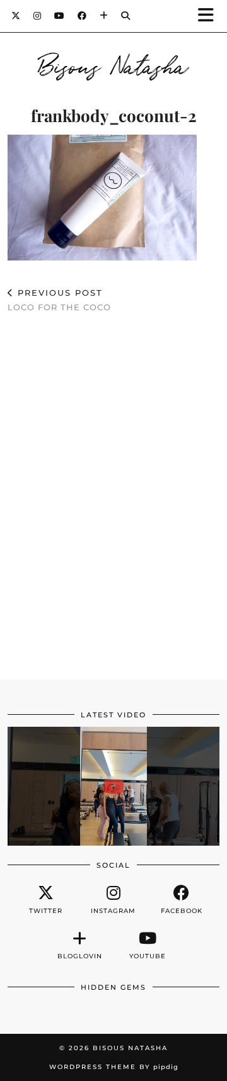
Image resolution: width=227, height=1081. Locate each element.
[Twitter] (16, 15)
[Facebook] (82, 15)
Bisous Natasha (114, 64)
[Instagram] (37, 15)
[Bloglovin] (104, 15)
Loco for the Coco (59, 300)
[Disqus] (113, 506)
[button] (210, 16)
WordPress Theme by (113, 1067)
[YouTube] (59, 15)
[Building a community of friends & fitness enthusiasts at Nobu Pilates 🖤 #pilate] (113, 786)
